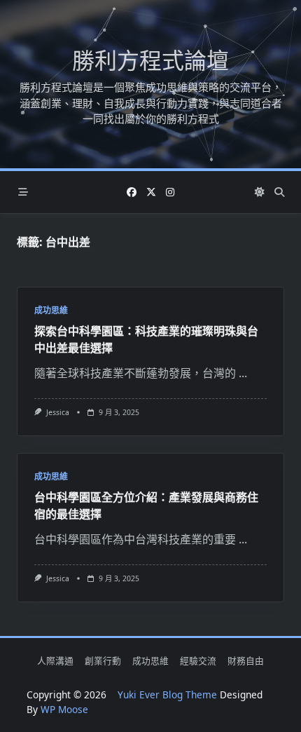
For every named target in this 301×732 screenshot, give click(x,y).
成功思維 (51, 310)
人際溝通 (55, 661)
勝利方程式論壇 (150, 60)
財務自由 (245, 661)
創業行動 (103, 661)
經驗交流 (198, 661)
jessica (57, 412)
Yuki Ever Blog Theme (167, 694)
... (243, 373)
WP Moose (64, 709)
